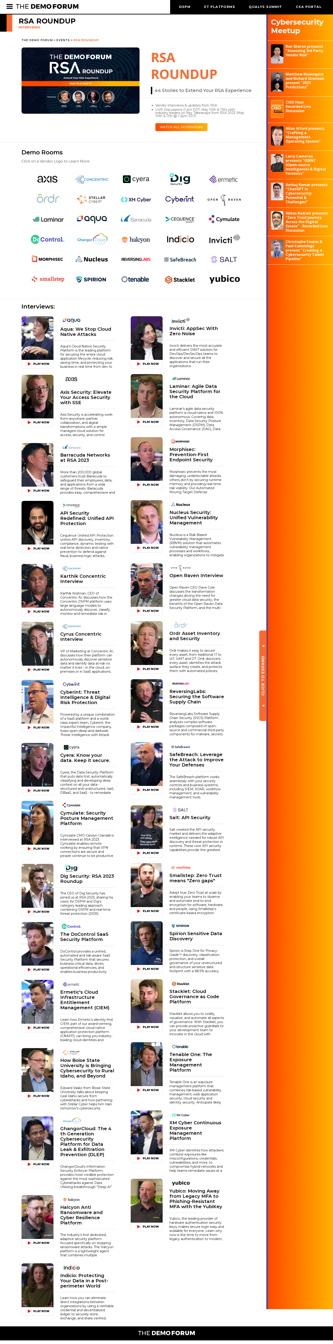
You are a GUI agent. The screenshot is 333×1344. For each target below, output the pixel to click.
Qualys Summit (266, 7)
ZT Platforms (220, 7)
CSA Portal (309, 7)
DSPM (185, 7)
